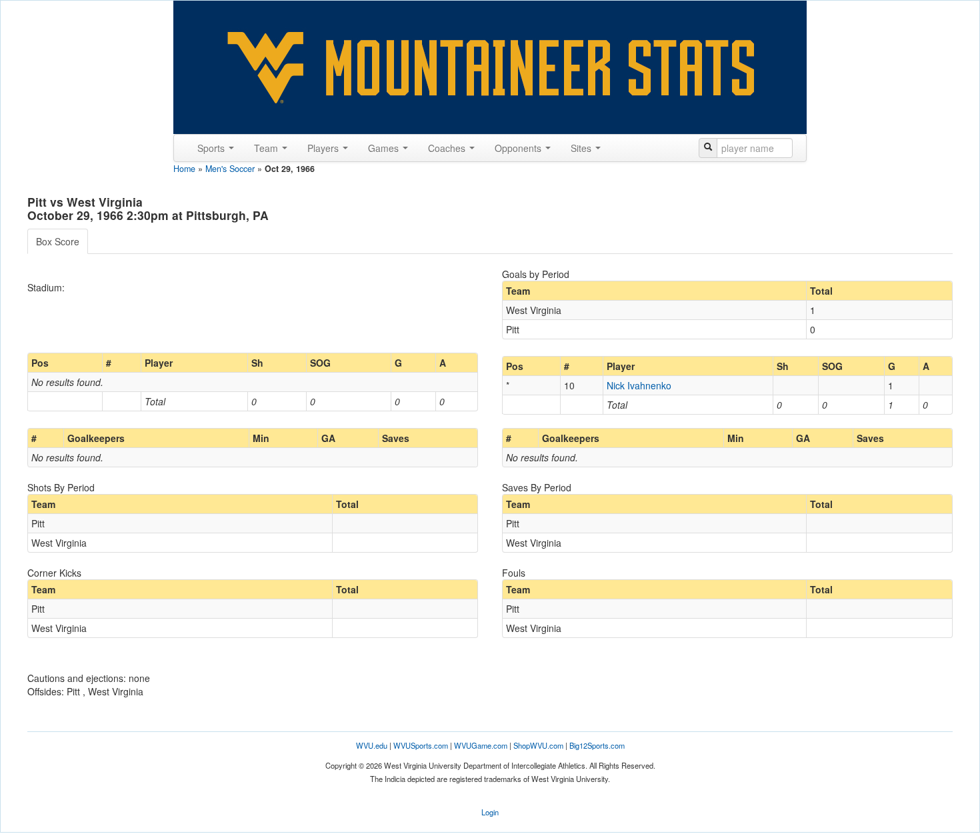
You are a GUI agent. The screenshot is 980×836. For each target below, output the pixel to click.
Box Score (57, 241)
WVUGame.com (480, 745)
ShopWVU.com (538, 745)
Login (490, 812)
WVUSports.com (420, 745)
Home (184, 169)
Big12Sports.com (597, 745)
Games (384, 148)
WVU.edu (371, 745)
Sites (582, 148)
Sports (212, 148)
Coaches (448, 148)
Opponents (519, 148)
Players (324, 148)
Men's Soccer (230, 169)
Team (267, 148)
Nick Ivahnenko (639, 385)
